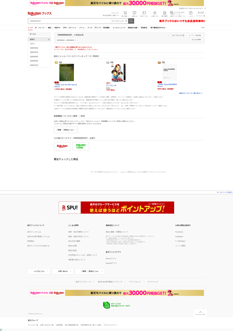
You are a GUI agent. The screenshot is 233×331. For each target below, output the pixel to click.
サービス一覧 (200, 16)
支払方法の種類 (74, 241)
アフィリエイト (135, 282)
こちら (121, 108)
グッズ (89, 28)
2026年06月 (34, 48)
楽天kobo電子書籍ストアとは (38, 236)
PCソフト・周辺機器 (102, 28)
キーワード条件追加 (195, 35)
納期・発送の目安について (78, 236)
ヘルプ (191, 16)
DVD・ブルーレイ (69, 28)
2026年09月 (34, 61)
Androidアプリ (111, 263)
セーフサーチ (177, 35)
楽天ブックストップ (83, 282)
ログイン (114, 13)
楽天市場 (201, 13)
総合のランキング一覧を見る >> (190, 93)
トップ (30, 28)
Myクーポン (144, 16)
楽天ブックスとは (34, 232)
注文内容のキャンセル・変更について (82, 255)
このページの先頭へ (226, 192)
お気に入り (155, 16)
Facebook (179, 232)
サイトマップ (153, 282)
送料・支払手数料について (78, 232)
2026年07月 (34, 52)
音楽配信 (144, 28)
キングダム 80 (111, 85)
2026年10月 (34, 65)
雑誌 (49, 28)
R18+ (203, 28)
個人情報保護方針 (72, 325)
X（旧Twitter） (181, 241)
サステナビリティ (110, 325)
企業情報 (59, 325)
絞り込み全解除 (196, 39)
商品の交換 (72, 246)
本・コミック (40, 28)
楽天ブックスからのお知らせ (38, 246)
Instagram (179, 236)
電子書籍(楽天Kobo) (157, 28)
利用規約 (30, 241)
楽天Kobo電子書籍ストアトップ (110, 282)
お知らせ (134, 16)
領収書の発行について (76, 260)
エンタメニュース (119, 28)
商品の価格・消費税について (117, 232)
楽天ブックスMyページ (177, 16)
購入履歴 (164, 16)
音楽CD (57, 28)
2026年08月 (34, 57)
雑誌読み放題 (132, 28)
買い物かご (125, 16)
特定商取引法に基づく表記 (91, 325)
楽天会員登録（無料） (110, 15)
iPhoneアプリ (111, 259)
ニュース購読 (180, 246)
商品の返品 (72, 250)
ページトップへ (200, 314)
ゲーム (81, 28)
